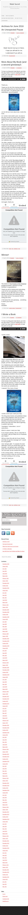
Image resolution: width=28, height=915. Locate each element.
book (10, 248)
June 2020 (5, 624)
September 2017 (6, 703)
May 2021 (5, 597)
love (12, 248)
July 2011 (4, 881)
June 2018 (5, 681)
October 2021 (5, 585)
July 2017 (5, 708)
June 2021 (5, 595)
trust (19, 248)
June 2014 (5, 797)
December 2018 (6, 667)
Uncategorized (12, 55)
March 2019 (5, 660)
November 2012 (6, 843)
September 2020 (6, 617)
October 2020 (5, 614)
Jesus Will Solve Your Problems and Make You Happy (14, 551)
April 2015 (5, 773)
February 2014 (6, 807)
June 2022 (5, 571)
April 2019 (5, 657)
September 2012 (6, 848)
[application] (14, 79)
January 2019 (5, 665)
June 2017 (5, 710)
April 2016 (5, 744)
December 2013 (6, 812)
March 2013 (5, 833)
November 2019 (6, 641)
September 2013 (6, 819)
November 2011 (6, 872)
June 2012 (5, 855)
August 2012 (5, 850)
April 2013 (5, 831)
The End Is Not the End (7, 544)
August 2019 (5, 648)
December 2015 (6, 754)
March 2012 (5, 862)
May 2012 (5, 857)
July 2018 (5, 679)
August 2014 (5, 792)
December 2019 (6, 638)
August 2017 (5, 706)
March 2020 (5, 631)
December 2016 (6, 725)
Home (3, 15)
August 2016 (5, 735)
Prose (10, 909)
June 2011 (5, 884)
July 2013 (5, 824)
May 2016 (5, 742)
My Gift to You (18, 18)
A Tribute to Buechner (7, 548)
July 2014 (5, 795)
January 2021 (5, 607)
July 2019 (5, 650)
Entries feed (5, 896)
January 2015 (5, 780)
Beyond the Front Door (7, 18)
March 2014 (5, 804)
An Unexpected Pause (12, 29)
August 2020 (5, 619)
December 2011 (6, 869)
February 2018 (6, 691)
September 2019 (6, 645)
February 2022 (6, 578)
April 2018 (5, 686)
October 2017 (5, 701)
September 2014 (6, 790)
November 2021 (6, 583)
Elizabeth (13, 32)
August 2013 (5, 821)
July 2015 (5, 766)
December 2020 (6, 609)
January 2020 (5, 636)
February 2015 (6, 778)
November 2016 (6, 727)
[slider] (24, 79)
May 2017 (5, 713)
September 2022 (6, 564)
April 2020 (5, 629)
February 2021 (6, 604)
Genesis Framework (17, 909)
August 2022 (5, 566)
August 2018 (5, 677)
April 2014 (5, 802)
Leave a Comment (20, 32)
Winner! (5, 255)
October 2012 (5, 845)
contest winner (12, 308)
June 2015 (5, 768)
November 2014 (6, 785)
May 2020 (5, 626)
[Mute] (20, 79)
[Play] (3, 79)
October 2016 (5, 730)
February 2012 (6, 865)
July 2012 (5, 852)
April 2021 (5, 600)
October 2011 (5, 874)
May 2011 (5, 886)
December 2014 (6, 783)
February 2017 (6, 720)
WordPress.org (6, 901)
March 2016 (5, 747)
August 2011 (5, 879)
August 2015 (5, 763)
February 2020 (6, 633)
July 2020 (5, 621)
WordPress (24, 909)
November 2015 (6, 756)
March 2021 (5, 602)
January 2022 (5, 580)
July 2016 (5, 737)
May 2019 (5, 655)
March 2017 (5, 718)
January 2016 (5, 751)
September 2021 (6, 588)
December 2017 (6, 696)
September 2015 (6, 761)
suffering (16, 248)
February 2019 (6, 662)
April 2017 (5, 715)
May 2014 (5, 800)
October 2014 (5, 788)
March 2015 (5, 775)
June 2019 (5, 653)
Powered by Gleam (14, 241)
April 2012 (5, 860)
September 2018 (6, 674)
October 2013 (5, 816)
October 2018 (5, 672)
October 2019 (5, 643)
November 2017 (6, 698)
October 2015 (5, 759)
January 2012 (5, 867)
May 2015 (5, 771)
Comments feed (6, 898)
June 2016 (5, 739)
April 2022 (5, 573)
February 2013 (6, 836)
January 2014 (5, 809)
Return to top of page (14, 907)
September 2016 (6, 732)
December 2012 (6, 840)
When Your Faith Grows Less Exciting (10, 546)
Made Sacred (15, 4)
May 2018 (5, 684)
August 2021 (5, 590)
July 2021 (5, 592)
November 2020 (6, 612)
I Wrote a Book (8, 314)
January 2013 (5, 838)
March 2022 (5, 576)
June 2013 (5, 826)
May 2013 (5, 828)
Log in (4, 894)
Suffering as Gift (6, 541)
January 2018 (5, 694)
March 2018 (5, 689)
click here (18, 74)
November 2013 (6, 814)
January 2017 (5, 722)
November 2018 (6, 669)
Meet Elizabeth (10, 15)
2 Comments (19, 67)
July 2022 (5, 568)
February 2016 (6, 749)
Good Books (4, 20)
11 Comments (18, 317)
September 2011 (6, 877)
